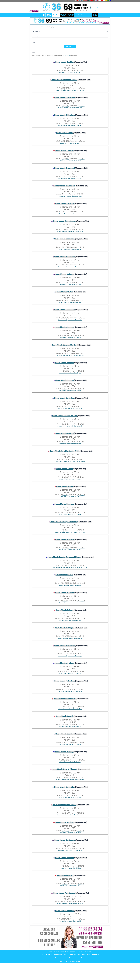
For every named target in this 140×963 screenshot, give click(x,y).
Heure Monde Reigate (64, 610)
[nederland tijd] (92, 0)
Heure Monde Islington (64, 363)
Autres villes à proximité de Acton (70, 497)
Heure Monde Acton (64, 486)
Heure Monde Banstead (64, 504)
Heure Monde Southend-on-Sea (64, 80)
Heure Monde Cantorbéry (64, 398)
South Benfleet (66, 55)
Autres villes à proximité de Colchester (70, 320)
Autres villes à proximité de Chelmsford (70, 196)
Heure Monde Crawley (64, 734)
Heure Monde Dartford (64, 203)
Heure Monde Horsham (64, 822)
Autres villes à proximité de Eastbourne (70, 850)
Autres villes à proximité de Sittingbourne (70, 231)
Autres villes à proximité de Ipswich (70, 726)
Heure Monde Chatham (64, 150)
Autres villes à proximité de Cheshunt (70, 337)
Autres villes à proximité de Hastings (70, 762)
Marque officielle (58, 954)
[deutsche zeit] (88, 0)
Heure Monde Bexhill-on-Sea (64, 805)
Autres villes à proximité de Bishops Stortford (70, 355)
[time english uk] (82, 0)
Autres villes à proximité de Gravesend (70, 108)
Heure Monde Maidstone (64, 256)
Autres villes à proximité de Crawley (70, 744)
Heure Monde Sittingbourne (64, 221)
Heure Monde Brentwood (64, 168)
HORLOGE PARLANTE (47, 954)
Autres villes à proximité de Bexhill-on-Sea (70, 815)
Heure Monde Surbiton (64, 592)
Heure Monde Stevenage (64, 645)
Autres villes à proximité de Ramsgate (70, 638)
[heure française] (75, 0)
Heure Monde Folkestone (64, 681)
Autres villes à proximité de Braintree (70, 284)
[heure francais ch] (86, 0)
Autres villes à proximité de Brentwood (70, 178)
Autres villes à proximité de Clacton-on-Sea (70, 426)
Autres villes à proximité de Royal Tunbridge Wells (70, 461)
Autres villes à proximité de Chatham (70, 161)
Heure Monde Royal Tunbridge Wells (64, 451)
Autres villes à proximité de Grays (70, 143)
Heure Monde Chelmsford (64, 186)
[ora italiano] (90, 0)
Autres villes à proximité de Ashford (70, 444)
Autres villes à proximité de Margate (70, 550)
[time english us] (80, 0)
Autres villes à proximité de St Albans (70, 673)
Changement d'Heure (63, 15)
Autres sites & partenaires (78, 958)
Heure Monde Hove (64, 875)
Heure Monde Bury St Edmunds (64, 769)
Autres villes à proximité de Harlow (70, 302)
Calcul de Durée (78, 15)
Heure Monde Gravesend (64, 97)
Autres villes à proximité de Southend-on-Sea (70, 90)
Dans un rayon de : (36, 40)
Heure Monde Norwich (64, 911)
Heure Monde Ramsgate (64, 628)
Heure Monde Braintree (64, 274)
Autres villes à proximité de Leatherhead (70, 709)
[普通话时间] (102, 0)
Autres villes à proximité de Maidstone (70, 267)
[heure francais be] (84, 0)
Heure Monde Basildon (64, 62)
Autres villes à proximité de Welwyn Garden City (70, 532)
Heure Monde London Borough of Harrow (64, 557)
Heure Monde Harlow (64, 292)
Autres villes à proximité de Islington (70, 373)
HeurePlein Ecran (48, 15)
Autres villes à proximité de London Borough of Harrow (70, 567)
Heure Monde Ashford (64, 433)
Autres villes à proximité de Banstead (70, 514)
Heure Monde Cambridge (64, 787)
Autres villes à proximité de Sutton (70, 479)
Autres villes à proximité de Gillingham (70, 125)
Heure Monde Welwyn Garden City (64, 522)
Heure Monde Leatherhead (64, 698)
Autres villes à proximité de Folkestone (70, 691)
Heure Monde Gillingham (64, 115)
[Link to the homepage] (43, 15)
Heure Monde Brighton (64, 858)
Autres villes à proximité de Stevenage (70, 656)
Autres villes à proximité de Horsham (70, 832)
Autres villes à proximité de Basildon (70, 72)
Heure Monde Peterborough (64, 893)
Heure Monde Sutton (64, 469)
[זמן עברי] (110, 0)
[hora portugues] (94, 0)
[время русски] (100, 0)
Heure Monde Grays (64, 133)
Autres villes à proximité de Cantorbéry (70, 408)
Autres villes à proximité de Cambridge (70, 797)
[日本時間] (104, 0)
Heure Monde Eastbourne (64, 840)
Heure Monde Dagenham (64, 239)
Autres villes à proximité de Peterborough (70, 903)
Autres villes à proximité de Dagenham (70, 249)
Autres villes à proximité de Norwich (70, 921)
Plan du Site (68, 958)
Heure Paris (56, 15)
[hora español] (78, 0)
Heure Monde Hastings (64, 752)
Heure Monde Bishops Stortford (64, 345)
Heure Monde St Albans (64, 663)
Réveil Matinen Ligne (71, 15)
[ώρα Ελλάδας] (96, 0)
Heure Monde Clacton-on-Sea (64, 416)
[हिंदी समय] (106, 0)
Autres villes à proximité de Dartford (70, 214)
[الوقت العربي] (108, 0)
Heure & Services (88, 15)
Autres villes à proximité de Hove (70, 886)
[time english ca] (98, 0)
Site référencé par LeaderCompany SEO (70, 961)
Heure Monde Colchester (64, 309)
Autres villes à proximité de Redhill (70, 585)
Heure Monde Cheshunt (64, 327)
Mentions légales (59, 958)
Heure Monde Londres (64, 380)
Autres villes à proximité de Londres (70, 390)
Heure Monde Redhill (64, 575)
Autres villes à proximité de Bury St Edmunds (70, 779)
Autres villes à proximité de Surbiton (70, 603)
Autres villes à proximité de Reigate (70, 620)
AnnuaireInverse (95, 15)
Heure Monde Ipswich (64, 716)
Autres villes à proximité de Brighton (70, 868)
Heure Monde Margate (64, 539)
